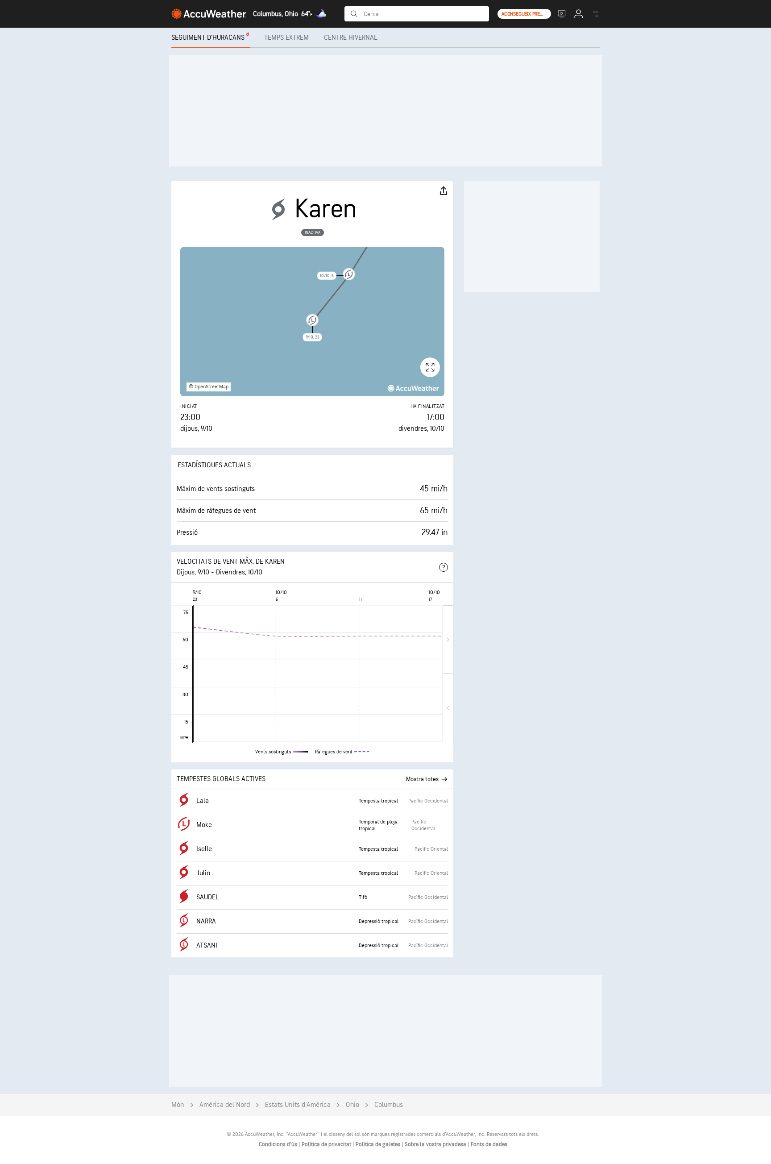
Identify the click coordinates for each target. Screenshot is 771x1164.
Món (177, 1105)
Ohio (352, 1105)
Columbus (388, 1105)
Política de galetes (379, 1144)
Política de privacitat (327, 1144)
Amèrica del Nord (224, 1105)
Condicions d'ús (278, 1144)
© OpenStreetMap (208, 386)
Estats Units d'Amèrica (298, 1105)
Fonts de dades (489, 1144)
